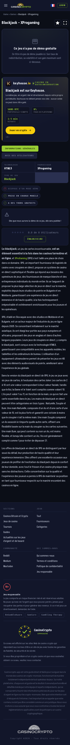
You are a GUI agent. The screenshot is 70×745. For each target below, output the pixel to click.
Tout (39, 516)
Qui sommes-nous (45, 556)
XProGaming (21, 258)
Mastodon (8, 566)
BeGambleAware (13, 615)
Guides (6, 532)
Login (62, 5)
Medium (7, 561)
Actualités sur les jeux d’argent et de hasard (14, 539)
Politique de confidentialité (50, 566)
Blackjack (10, 179)
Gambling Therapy (51, 615)
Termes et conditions (47, 561)
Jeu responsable (44, 572)
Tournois (7, 527)
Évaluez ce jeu (34, 239)
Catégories (42, 527)
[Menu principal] (6, 5)
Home (5, 14)
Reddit (6, 556)
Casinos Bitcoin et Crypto (15, 516)
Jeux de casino (10, 521)
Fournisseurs (43, 521)
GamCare (32, 615)
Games (13, 14)
